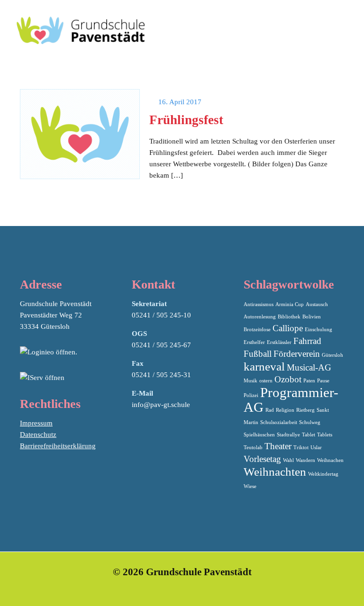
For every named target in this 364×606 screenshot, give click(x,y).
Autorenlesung (260, 316)
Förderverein (296, 354)
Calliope (288, 328)
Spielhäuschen (259, 434)
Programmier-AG (291, 400)
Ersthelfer (254, 342)
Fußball (258, 354)
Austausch (317, 304)
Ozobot (287, 379)
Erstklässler (279, 342)
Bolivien (311, 316)
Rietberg (305, 410)
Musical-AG (309, 367)
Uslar (316, 447)
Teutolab (253, 447)
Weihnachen (330, 460)
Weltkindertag (323, 474)
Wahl (288, 460)
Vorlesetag (262, 459)
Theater (277, 446)
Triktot (301, 447)
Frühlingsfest (186, 120)
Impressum (36, 423)
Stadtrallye (288, 434)
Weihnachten (275, 471)
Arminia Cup (289, 304)
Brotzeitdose (257, 329)
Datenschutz (38, 434)
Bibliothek (289, 316)
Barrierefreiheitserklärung (58, 446)
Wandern (305, 460)
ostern (266, 380)
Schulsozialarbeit (278, 422)
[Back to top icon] (318, 587)
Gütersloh (332, 355)
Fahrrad (307, 341)
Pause (323, 380)
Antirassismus (258, 304)
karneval (264, 366)
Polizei (251, 395)
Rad (269, 410)
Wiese (250, 486)
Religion (285, 410)
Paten (309, 380)
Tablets (324, 434)
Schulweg (309, 422)
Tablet (308, 434)
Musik (250, 380)
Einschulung (318, 329)
